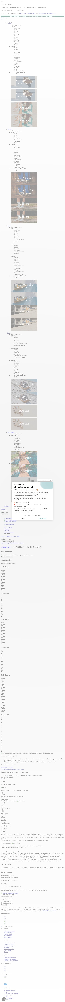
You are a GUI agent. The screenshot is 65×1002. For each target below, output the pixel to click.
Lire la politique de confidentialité (21, 513)
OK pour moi (42, 518)
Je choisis (22, 518)
